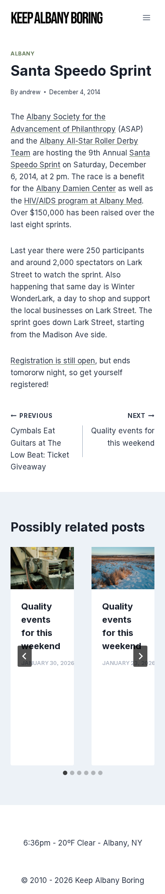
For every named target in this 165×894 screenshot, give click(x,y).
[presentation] (42, 568)
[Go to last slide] (25, 656)
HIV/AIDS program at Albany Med (83, 200)
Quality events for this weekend (122, 429)
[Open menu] (146, 17)
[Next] (140, 656)
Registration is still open (53, 360)
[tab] (65, 773)
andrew (29, 92)
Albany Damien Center (76, 188)
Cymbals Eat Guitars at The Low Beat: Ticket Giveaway (40, 441)
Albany (23, 53)
